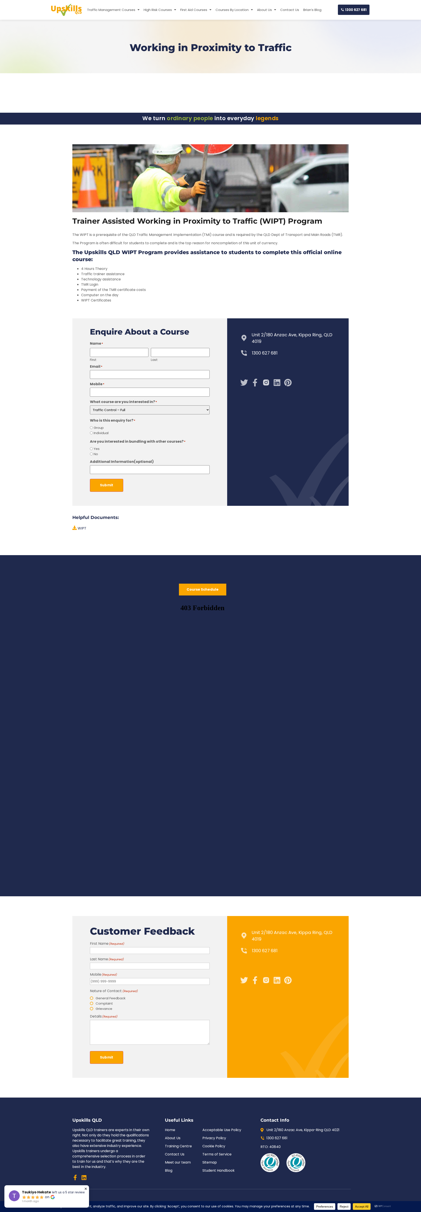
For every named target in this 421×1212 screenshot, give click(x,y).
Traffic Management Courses (111, 9)
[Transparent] (266, 382)
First (93, 359)
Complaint (104, 1003)
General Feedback (110, 998)
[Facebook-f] (255, 382)
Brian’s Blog (312, 9)
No (96, 454)
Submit (106, 485)
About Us (264, 9)
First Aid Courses (193, 9)
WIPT (81, 528)
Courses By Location (232, 9)
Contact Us (289, 9)
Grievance (104, 1008)
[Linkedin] (84, 1177)
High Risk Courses (158, 9)
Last (154, 359)
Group (99, 427)
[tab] (202, 589)
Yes (97, 448)
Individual (101, 433)
